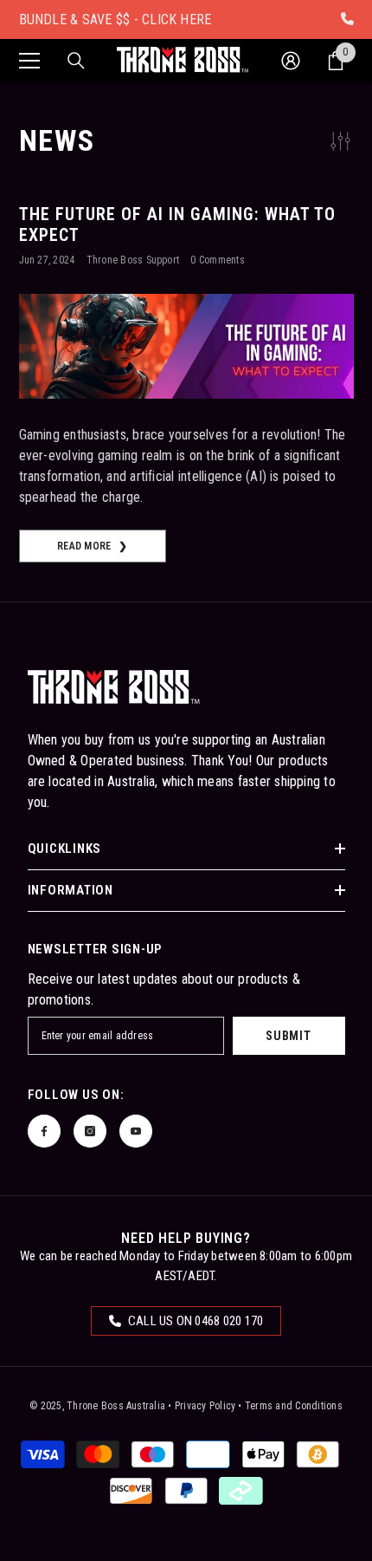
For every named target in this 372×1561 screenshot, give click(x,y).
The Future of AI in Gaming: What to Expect (177, 224)
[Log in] (290, 60)
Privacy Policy (205, 1406)
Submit (288, 1036)
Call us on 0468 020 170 (194, 1321)
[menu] (29, 60)
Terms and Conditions (294, 1406)
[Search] (76, 60)
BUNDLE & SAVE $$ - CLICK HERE (115, 19)
